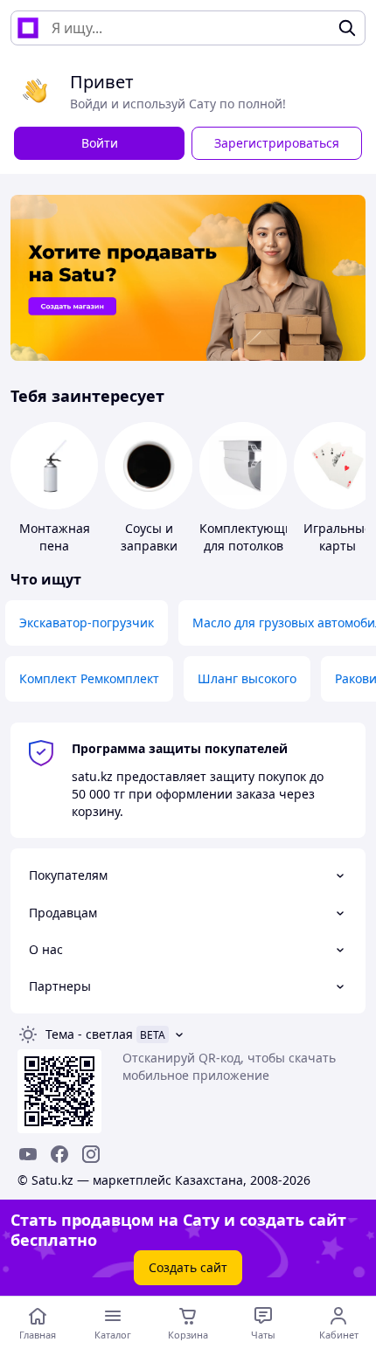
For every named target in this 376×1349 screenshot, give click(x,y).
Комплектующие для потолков (249, 537)
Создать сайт (188, 1267)
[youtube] (27, 1154)
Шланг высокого (247, 678)
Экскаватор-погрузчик (86, 622)
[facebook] (59, 1154)
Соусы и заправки (149, 537)
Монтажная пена (54, 537)
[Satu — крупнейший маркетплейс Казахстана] (28, 28)
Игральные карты (337, 537)
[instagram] (90, 1154)
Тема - (89, 1034)
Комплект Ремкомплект (89, 678)
